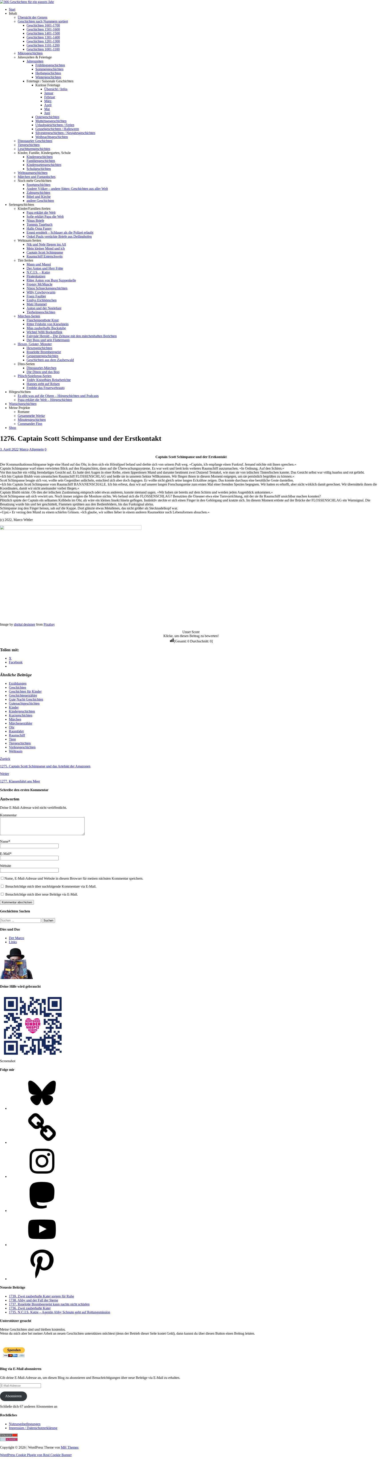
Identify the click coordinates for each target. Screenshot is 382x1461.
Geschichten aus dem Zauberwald (50, 360)
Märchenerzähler (20, 723)
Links (13, 942)
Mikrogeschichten (30, 53)
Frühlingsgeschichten (50, 65)
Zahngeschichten (38, 193)
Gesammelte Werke (31, 416)
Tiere (12, 739)
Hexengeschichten (39, 348)
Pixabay (49, 624)
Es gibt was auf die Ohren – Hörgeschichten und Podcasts (58, 396)
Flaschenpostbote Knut (43, 320)
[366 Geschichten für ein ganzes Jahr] (27, 2)
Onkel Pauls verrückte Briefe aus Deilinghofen (59, 236)
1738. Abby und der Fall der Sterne (33, 1300)
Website (5, 866)
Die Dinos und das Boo (43, 372)
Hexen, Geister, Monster (35, 344)
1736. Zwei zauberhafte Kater (30, 1308)
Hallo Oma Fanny (39, 228)
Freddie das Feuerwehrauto (46, 388)
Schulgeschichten (39, 169)
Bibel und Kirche (39, 197)
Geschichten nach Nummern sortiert (43, 21)
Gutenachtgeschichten (24, 703)
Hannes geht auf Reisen (43, 384)
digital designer (24, 624)
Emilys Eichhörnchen (42, 300)
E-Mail (5, 854)
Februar (49, 97)
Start (12, 9)
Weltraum (15, 751)
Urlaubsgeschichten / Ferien (54, 125)
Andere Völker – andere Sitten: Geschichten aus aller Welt (67, 189)
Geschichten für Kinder (25, 691)
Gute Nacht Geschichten (26, 699)
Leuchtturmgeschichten (34, 149)
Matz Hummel (37, 304)
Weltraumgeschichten (33, 173)
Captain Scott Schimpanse (45, 252)
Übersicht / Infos (55, 89)
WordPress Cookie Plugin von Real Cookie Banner (36, 1455)
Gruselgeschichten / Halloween (57, 129)
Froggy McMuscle (39, 284)
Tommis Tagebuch (39, 224)
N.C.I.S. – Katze (38, 272)
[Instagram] (42, 1176)
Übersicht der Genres (32, 17)
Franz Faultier (36, 296)
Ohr (11, 727)
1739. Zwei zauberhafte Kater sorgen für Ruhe (41, 1296)
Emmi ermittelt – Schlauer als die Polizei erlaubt (60, 232)
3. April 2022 (9, 449)
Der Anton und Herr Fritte (45, 268)
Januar (48, 93)
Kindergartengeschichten (44, 165)
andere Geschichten (40, 200)
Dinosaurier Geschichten (35, 141)
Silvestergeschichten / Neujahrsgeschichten (65, 133)
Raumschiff (17, 735)
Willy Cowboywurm (41, 292)
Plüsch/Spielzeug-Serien (35, 376)
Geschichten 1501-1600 (43, 29)
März (48, 101)
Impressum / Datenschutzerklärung (33, 1428)
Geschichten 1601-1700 (43, 25)
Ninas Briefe (35, 220)
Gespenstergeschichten (42, 356)
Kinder (14, 707)
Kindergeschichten (40, 157)
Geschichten (17, 687)
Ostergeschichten (47, 117)
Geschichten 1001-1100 (43, 49)
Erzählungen (18, 683)
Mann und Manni (39, 264)
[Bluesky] (42, 1108)
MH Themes (69, 1447)
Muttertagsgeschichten (51, 121)
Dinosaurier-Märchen (41, 368)
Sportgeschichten (38, 185)
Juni (47, 113)
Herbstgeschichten (48, 73)
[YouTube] (42, 1245)
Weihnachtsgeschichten (51, 137)
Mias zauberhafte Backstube (46, 328)
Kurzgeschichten (20, 715)
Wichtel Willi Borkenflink (44, 332)
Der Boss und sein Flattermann (48, 340)
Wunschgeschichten (22, 404)
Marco (24, 449)
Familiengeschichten (41, 161)
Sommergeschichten (49, 69)
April (48, 105)
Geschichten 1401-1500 (43, 33)
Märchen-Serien (29, 316)
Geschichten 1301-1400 (43, 37)
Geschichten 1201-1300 (43, 41)
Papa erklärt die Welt (41, 212)
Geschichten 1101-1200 (43, 45)
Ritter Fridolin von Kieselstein (48, 324)
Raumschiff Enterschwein (45, 256)
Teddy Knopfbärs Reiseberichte (49, 380)
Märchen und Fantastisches (36, 177)
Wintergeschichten (48, 77)
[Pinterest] (42, 1279)
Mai (47, 109)
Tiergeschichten (29, 145)
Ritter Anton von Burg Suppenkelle (51, 280)
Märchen (15, 719)
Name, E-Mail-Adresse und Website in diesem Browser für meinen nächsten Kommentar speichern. (73, 878)
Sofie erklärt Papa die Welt (45, 216)
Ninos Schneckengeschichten (47, 288)
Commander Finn (30, 424)
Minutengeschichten (32, 420)
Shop (12, 428)
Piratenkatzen (36, 276)
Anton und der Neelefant (44, 308)
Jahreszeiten (35, 61)
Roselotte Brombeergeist (44, 352)
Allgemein (36, 449)
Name (4, 841)
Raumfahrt (16, 731)
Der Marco (16, 938)
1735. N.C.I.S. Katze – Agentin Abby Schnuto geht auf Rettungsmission (59, 1312)
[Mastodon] (42, 1210)
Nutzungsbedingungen (24, 1424)
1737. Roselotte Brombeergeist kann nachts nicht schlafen (49, 1304)
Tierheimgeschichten (41, 312)
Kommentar (8, 815)
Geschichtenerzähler (23, 695)
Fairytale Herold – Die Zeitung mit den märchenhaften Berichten (72, 336)
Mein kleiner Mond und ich (46, 248)
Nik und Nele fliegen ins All (46, 244)
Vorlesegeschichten (22, 747)
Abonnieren (13, 1396)
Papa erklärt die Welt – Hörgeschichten (45, 400)
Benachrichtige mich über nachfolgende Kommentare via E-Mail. (50, 886)
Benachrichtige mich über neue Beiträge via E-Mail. (41, 894)
